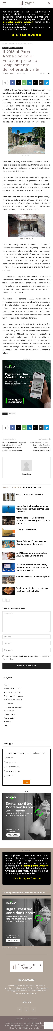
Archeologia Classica (12, 692)
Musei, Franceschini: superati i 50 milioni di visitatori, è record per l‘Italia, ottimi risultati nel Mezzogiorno (14, 446)
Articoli (11, 44)
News (6, 685)
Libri (5, 725)
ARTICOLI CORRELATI (11, 487)
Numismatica (9, 718)
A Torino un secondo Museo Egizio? (33, 576)
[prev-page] (4, 600)
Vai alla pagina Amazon (26, 34)
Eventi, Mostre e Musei (24, 44)
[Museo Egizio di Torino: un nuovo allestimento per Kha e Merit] (8, 544)
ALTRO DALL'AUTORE (32, 487)
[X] (18, 82)
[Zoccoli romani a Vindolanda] (8, 497)
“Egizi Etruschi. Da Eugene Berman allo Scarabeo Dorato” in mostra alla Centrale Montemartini (40, 446)
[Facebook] (12, 82)
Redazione (9, 74)
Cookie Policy (20, 1019)
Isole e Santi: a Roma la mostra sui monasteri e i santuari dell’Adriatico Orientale (32, 509)
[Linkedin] (29, 82)
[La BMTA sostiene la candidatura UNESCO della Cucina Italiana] (8, 556)
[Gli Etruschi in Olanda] (8, 532)
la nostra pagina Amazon (17, 21)
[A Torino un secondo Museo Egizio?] (8, 579)
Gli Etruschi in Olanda (26, 529)
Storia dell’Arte (9, 714)
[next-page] (7, 600)
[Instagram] (26, 1009)
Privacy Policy (32, 1019)
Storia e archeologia (15, 707)
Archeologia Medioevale (13, 696)
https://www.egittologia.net (26, 993)
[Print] (41, 82)
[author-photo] (26, 466)
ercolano (12, 414)
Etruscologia (9, 710)
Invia (26, 782)
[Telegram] (46, 82)
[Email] (35, 82)
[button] (4, 3)
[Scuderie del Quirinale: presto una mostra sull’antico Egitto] (8, 591)
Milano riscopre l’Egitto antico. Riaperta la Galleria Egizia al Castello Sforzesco (33, 521)
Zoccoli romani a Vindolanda (29, 494)
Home (4, 44)
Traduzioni (8, 721)
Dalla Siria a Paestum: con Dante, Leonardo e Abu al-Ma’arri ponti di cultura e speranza (32, 567)
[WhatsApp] (24, 82)
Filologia (10, 703)
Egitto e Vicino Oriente (13, 699)
